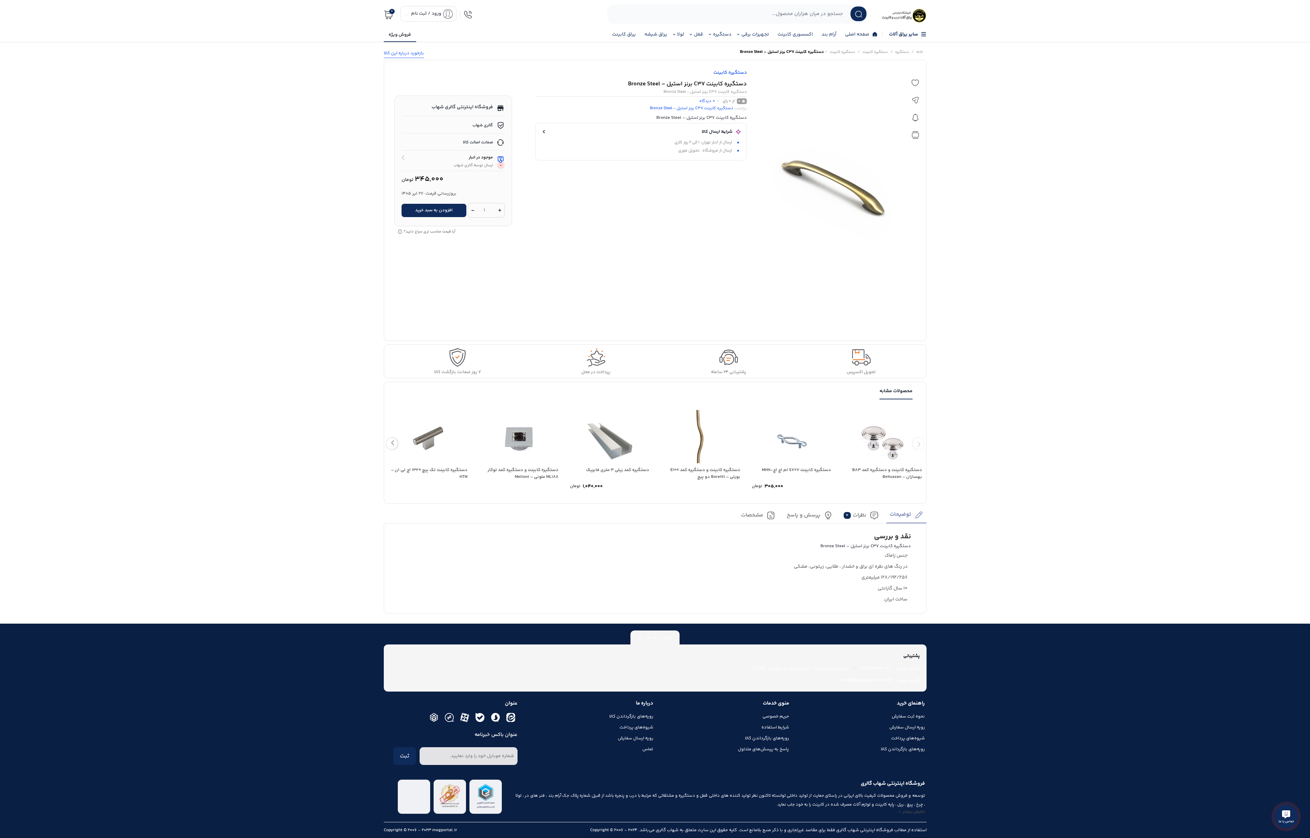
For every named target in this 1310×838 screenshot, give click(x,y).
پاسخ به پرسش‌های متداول (763, 749)
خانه (919, 52)
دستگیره (902, 52)
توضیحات (900, 515)
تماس (647, 749)
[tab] (906, 517)
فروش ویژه (400, 35)
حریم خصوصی (775, 716)
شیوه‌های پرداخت (908, 738)
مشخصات (752, 515)
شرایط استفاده (775, 727)
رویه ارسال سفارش (907, 727)
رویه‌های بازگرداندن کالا (903, 749)
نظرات (856, 515)
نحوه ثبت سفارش (908, 716)
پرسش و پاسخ (803, 515)
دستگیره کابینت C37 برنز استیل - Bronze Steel (691, 108)
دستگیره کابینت (875, 52)
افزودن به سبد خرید (434, 210)
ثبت (404, 756)
